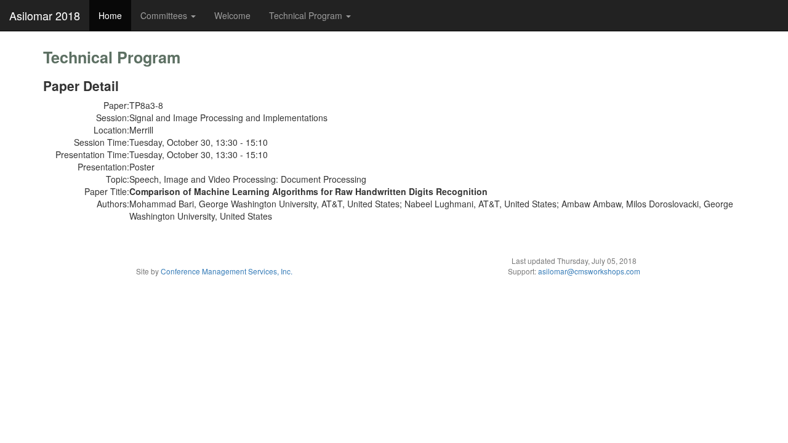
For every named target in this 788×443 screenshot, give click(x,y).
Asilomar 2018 (44, 15)
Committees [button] (165, 15)
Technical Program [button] (307, 15)
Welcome (232, 15)
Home (110, 15)
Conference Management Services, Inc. (226, 271)
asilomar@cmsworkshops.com (589, 271)
